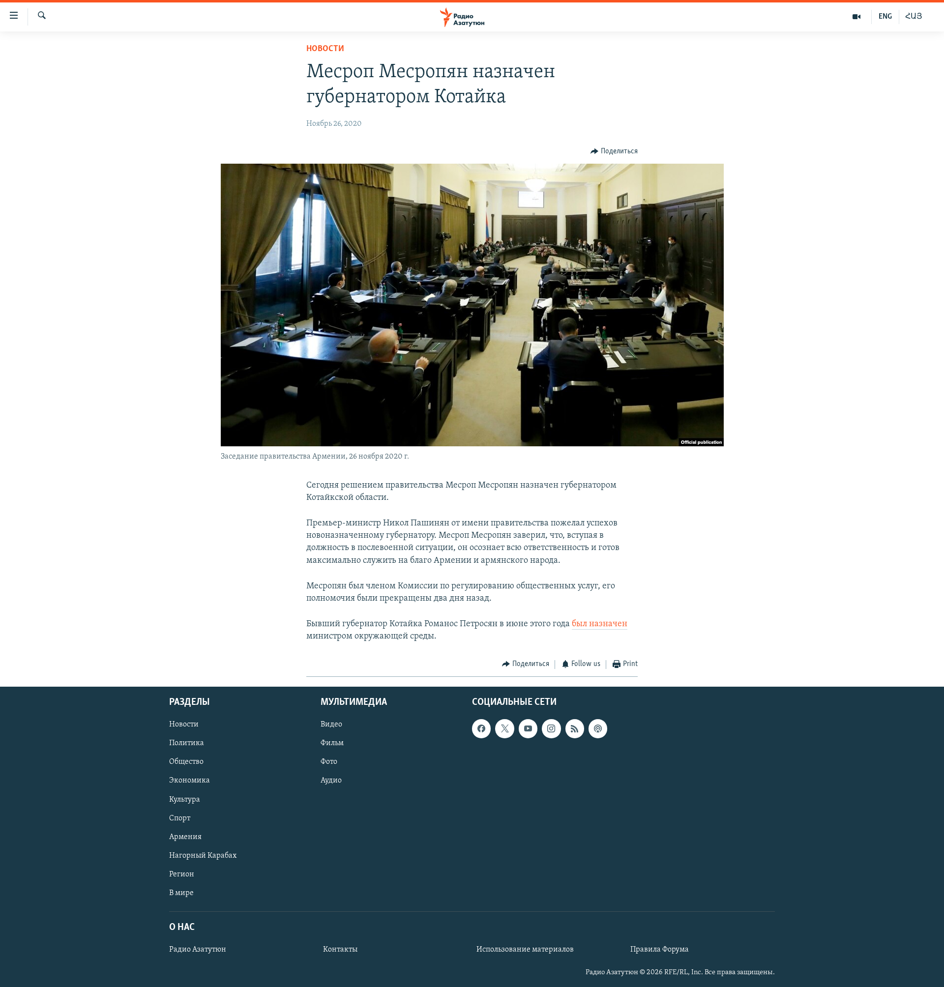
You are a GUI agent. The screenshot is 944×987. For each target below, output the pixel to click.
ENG (885, 17)
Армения (185, 837)
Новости (325, 49)
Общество (186, 762)
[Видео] (857, 17)
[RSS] (574, 728)
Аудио (331, 781)
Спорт (179, 818)
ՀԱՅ (913, 17)
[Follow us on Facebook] (481, 728)
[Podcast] (598, 728)
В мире (181, 893)
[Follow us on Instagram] (551, 728)
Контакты (340, 950)
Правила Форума (659, 950)
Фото (329, 762)
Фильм (332, 743)
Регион (181, 874)
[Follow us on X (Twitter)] (504, 728)
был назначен (599, 624)
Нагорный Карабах (202, 856)
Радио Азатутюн (197, 950)
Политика (186, 743)
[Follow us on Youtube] (528, 728)
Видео (331, 724)
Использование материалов (525, 950)
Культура (184, 800)
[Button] (614, 151)
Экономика (189, 781)
